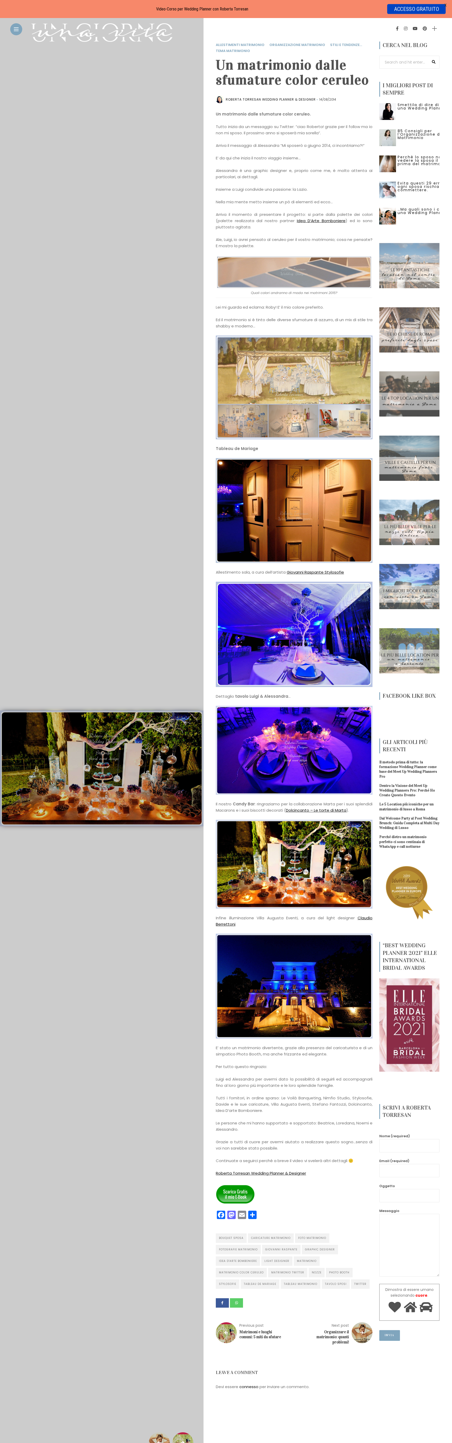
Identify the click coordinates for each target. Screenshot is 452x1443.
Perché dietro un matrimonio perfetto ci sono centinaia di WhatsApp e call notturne (403, 842)
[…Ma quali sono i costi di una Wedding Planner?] (387, 215)
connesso (248, 1386)
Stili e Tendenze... (346, 44)
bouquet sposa (231, 1238)
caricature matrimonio (271, 1238)
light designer (276, 1261)
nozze (316, 1272)
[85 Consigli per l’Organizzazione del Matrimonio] (387, 137)
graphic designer (320, 1249)
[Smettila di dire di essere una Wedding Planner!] (387, 111)
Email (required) (394, 1160)
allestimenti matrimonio (240, 44)
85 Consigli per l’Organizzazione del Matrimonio (421, 134)
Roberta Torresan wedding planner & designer (271, 99)
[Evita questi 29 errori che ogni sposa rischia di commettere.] (387, 189)
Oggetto (387, 1186)
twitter (360, 1284)
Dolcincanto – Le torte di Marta (316, 810)
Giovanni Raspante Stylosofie (315, 572)
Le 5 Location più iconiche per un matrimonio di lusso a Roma (406, 806)
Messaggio (389, 1210)
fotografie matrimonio (238, 1249)
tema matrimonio (233, 50)
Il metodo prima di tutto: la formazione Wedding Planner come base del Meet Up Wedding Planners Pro (408, 769)
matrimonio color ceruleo (241, 1272)
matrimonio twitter (287, 1272)
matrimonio (307, 1261)
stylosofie (227, 1284)
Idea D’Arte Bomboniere (321, 220)
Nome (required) (394, 1136)
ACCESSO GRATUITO (416, 9)
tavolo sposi (336, 1284)
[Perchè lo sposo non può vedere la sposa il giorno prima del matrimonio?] (387, 163)
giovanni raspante (281, 1249)
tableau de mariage (260, 1284)
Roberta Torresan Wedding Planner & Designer (261, 1173)
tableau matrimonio (300, 1284)
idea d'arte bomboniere (238, 1261)
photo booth (339, 1272)
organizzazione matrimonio (297, 44)
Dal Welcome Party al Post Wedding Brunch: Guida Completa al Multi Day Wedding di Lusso (409, 823)
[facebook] (222, 1303)
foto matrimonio (312, 1238)
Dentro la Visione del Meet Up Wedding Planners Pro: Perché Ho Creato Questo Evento (407, 790)
